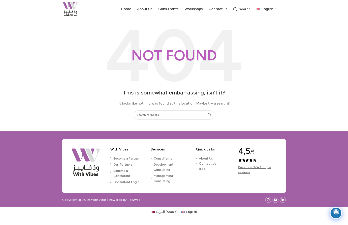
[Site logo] (70, 9)
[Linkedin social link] (283, 200)
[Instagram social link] (268, 200)
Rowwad (134, 200)
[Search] (209, 115)
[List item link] (127, 158)
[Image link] (85, 162)
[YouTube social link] (275, 200)
